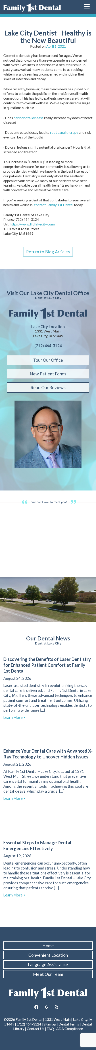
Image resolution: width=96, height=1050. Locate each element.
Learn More (14, 717)
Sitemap (50, 1024)
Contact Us (35, 1028)
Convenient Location (48, 955)
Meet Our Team (48, 974)
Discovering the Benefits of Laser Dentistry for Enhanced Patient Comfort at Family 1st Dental (47, 664)
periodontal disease (29, 118)
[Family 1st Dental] (32, 7)
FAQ (50, 1028)
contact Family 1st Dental (53, 205)
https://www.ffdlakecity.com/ (32, 224)
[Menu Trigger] (87, 6)
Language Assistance (48, 964)
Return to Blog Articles (48, 251)
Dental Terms (68, 1024)
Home (48, 945)
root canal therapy (64, 132)
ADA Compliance (69, 1028)
